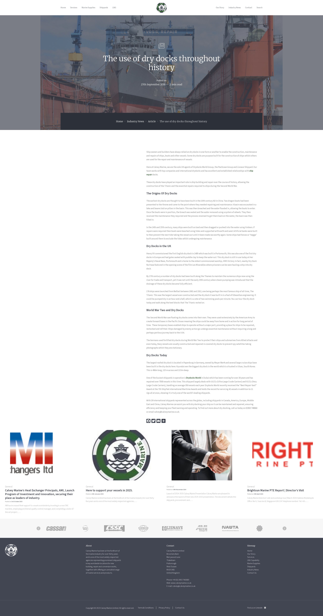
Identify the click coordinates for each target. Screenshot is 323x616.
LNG (114, 7)
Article (152, 121)
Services (73, 7)
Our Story (220, 7)
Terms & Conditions (146, 607)
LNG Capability (253, 560)
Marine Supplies (88, 7)
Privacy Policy (164, 607)
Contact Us (251, 573)
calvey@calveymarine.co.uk (183, 586)
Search (259, 7)
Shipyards (104, 7)
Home (63, 7)
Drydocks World (193, 377)
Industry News (234, 7)
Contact (248, 7)
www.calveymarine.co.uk (181, 583)
